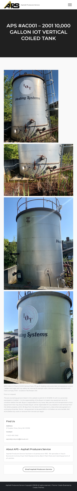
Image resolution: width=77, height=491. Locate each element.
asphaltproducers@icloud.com (17, 439)
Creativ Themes (38, 487)
